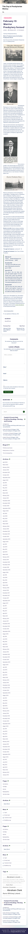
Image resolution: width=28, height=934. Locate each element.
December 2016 (6, 623)
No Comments (21, 30)
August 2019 (5, 541)
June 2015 (5, 669)
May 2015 (5, 672)
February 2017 (6, 618)
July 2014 (5, 698)
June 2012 (5, 762)
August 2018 (5, 572)
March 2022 (5, 464)
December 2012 (6, 746)
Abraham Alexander (9, 887)
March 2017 (5, 616)
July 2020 (5, 513)
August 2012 (5, 757)
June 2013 (5, 731)
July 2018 (5, 575)
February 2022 (6, 467)
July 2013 (5, 728)
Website (5, 380)
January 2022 (6, 469)
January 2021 (6, 498)
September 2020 (6, 508)
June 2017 (5, 608)
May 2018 (5, 580)
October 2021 (6, 475)
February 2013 (6, 741)
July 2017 (5, 605)
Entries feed (7, 815)
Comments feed (7, 817)
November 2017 (6, 595)
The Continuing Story (7, 453)
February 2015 (6, 680)
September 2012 (6, 754)
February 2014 (6, 710)
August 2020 (6, 510)
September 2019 (6, 539)
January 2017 (6, 621)
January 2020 (6, 528)
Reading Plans (6, 791)
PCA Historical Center (7, 448)
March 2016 (5, 646)
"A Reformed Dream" (13, 874)
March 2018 (5, 585)
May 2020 (5, 518)
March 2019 (5, 554)
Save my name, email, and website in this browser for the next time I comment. (13, 387)
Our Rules (5, 786)
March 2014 (5, 708)
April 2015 (5, 674)
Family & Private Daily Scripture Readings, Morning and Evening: (13, 419)
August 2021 (5, 480)
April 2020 (5, 521)
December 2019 (6, 531)
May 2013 (5, 733)
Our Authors (5, 784)
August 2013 (5, 726)
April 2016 (5, 644)
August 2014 (5, 695)
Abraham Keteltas (10, 882)
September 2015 (6, 662)
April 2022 (5, 462)
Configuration (6, 424)
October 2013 (6, 721)
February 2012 (7, 17)
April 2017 (5, 613)
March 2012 (5, 769)
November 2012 (6, 749)
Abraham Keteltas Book (17, 885)
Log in (5, 812)
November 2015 (6, 657)
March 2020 (5, 523)
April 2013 (5, 736)
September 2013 (6, 723)
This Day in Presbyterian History (12, 7)
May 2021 (5, 487)
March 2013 (5, 739)
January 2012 (6, 774)
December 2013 (6, 715)
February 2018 (6, 587)
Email (5, 373)
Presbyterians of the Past (8, 450)
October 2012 (6, 751)
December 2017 (6, 593)
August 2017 (5, 603)
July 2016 (5, 636)
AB (19, 874)
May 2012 (5, 764)
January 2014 (6, 713)
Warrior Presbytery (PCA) (8, 311)
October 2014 (6, 690)
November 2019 (6, 534)
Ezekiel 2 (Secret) (7, 437)
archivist (8, 318)
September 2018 (6, 569)
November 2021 (6, 472)
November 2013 (6, 718)
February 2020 (6, 526)
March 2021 (5, 493)
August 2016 (5, 634)
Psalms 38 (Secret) (7, 429)
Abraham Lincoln (13, 877)
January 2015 (6, 682)
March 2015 (5, 677)
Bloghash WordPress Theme (18, 931)
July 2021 (5, 482)
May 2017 (5, 610)
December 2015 (6, 654)
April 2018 (5, 582)
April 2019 (5, 551)
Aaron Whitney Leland (11, 893)
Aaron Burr (9, 885)
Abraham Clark (14, 890)
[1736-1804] (18, 882)
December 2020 (6, 500)
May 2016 (5, 641)
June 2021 (5, 485)
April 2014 (5, 705)
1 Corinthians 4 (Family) (8, 433)
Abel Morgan (8, 895)
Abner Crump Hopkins (15, 881)
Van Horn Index (6, 794)
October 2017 (6, 598)
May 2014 (5, 703)
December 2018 (6, 562)
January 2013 (6, 744)
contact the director (19, 304)
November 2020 (6, 503)
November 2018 (6, 564)
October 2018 (6, 567)
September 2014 (6, 692)
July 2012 (5, 759)
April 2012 (5, 767)
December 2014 (6, 685)
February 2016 (6, 649)
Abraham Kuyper (6, 874)
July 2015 (5, 667)
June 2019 (5, 546)
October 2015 (6, 659)
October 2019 (6, 536)
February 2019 (6, 557)
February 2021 (6, 495)
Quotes (4, 789)
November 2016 (6, 626)
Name (5, 367)
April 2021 (5, 490)
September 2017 (6, 600)
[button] (8, 321)
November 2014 (6, 687)
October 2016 (6, 628)
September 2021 (6, 477)
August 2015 (5, 664)
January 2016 (6, 651)
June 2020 (5, 516)
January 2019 (6, 559)
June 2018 (5, 577)
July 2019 (5, 544)
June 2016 (5, 639)
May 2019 (5, 549)
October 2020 (6, 505)
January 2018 (6, 590)
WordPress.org (7, 820)
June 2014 (5, 700)
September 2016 (6, 631)
